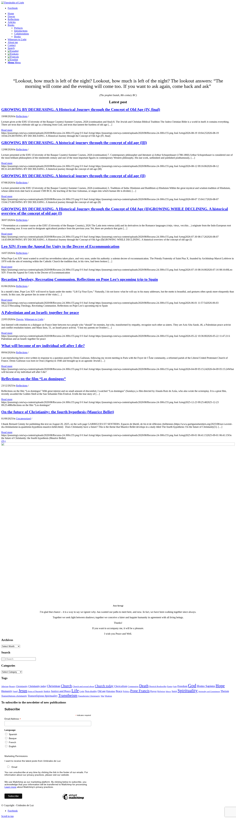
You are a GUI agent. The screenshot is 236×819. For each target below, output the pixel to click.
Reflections (21, 116)
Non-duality (91, 691)
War (102, 696)
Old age (102, 691)
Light (81, 691)
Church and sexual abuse (83, 686)
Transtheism (67, 695)
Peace (119, 691)
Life (75, 690)
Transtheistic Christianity (89, 696)
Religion (161, 691)
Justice (47, 691)
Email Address (12, 718)
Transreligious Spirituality (43, 695)
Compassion (133, 686)
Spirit (174, 691)
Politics (126, 691)
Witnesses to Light (34, 319)
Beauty (12, 686)
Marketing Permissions (16, 756)
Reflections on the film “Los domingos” (33, 379)
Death (144, 686)
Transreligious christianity (14, 696)
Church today (104, 686)
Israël (15, 691)
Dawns (19, 319)
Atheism (5, 686)
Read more (6, 130)
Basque (13, 738)
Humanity (7, 691)
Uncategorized (23, 418)
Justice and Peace (61, 691)
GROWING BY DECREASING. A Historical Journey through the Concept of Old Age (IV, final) (80, 109)
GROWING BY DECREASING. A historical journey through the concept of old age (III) (74, 143)
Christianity (22, 686)
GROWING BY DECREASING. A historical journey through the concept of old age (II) (73, 176)
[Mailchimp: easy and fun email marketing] (73, 799)
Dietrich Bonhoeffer (157, 686)
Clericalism (120, 686)
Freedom (182, 686)
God (192, 685)
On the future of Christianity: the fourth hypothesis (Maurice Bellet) (57, 412)
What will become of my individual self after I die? (43, 346)
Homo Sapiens (206, 686)
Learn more (10, 787)
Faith (175, 686)
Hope (220, 685)
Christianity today (37, 686)
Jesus (22, 690)
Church (66, 686)
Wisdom (108, 696)
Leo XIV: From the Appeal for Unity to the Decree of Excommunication (60, 246)
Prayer (153, 691)
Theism (225, 691)
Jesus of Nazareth (35, 691)
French (12, 742)
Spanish (13, 734)
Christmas (53, 686)
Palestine (110, 691)
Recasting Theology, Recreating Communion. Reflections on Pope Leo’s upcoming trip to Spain (79, 279)
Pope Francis (140, 691)
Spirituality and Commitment (209, 691)
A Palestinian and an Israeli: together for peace (40, 312)
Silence (168, 691)
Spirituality (188, 690)
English (12, 746)
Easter (169, 686)
